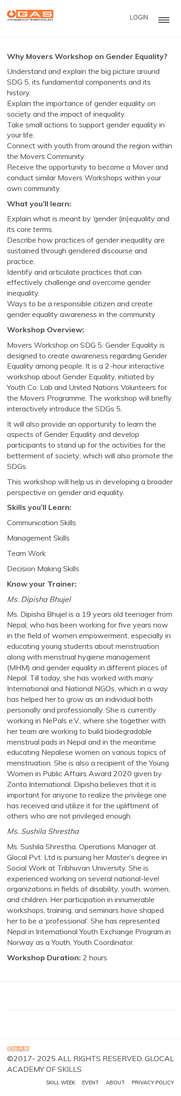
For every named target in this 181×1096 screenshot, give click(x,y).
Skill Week (60, 1082)
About (115, 1082)
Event (90, 1082)
